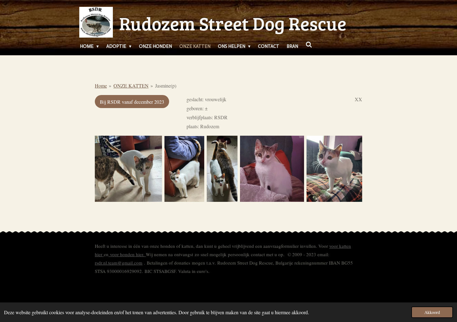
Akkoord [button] (432, 312)
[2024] (128, 169)
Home (101, 85)
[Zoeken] (309, 45)
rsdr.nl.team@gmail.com (118, 263)
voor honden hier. (127, 254)
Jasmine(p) (165, 85)
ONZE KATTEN (131, 85)
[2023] (272, 169)
